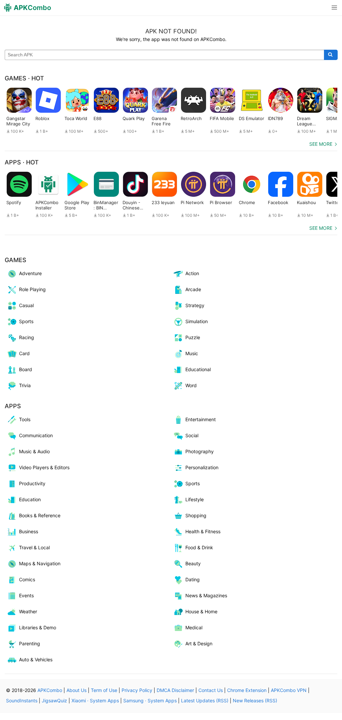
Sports (26, 321)
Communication (36, 435)
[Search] (331, 55)
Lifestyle (194, 499)
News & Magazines (206, 595)
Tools (24, 419)
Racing (26, 337)
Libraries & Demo (37, 627)
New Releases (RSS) (255, 700)
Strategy (194, 305)
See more (320, 144)
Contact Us (210, 690)
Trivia (25, 385)
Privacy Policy (137, 690)
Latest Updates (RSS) (204, 700)
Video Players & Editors (44, 467)
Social (191, 435)
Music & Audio (34, 451)
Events (26, 595)
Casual (26, 305)
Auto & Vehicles (35, 659)
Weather (28, 611)
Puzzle (192, 337)
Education (30, 499)
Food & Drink (199, 547)
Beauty (193, 563)
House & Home (201, 611)
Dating (192, 579)
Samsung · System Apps (150, 700)
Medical (193, 627)
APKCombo (49, 690)
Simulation (196, 321)
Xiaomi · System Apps (95, 700)
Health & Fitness (202, 531)
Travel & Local (34, 547)
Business (28, 531)
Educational (198, 369)
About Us (76, 690)
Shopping (195, 515)
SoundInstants (21, 700)
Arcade (193, 289)
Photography (199, 451)
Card (24, 353)
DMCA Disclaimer (175, 690)
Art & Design (198, 643)
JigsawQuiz (54, 700)
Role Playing (32, 289)
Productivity (32, 483)
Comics (27, 579)
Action (192, 273)
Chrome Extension (247, 690)
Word (191, 385)
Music (191, 353)
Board (25, 369)
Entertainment (200, 419)
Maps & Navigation (39, 563)
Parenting (29, 643)
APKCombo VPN (289, 690)
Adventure (30, 273)
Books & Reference (39, 515)
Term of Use (104, 690)
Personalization (201, 467)
